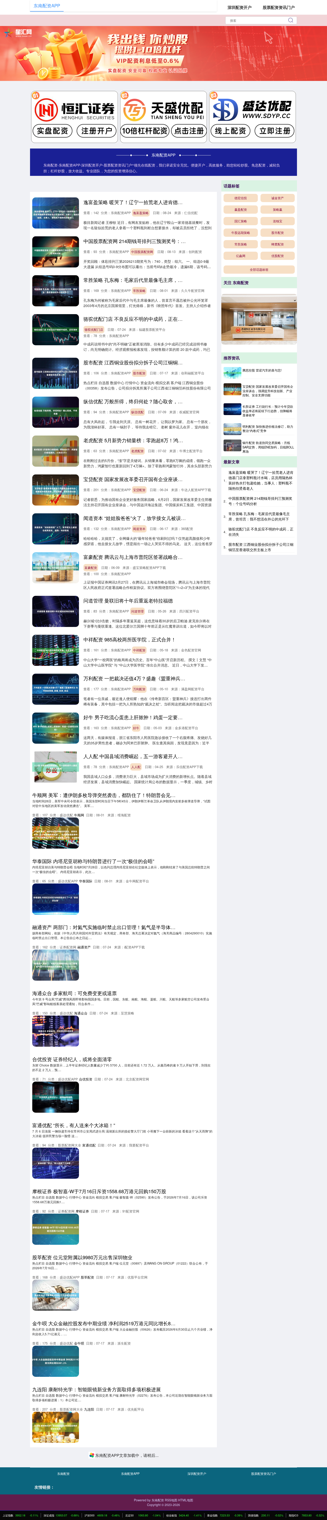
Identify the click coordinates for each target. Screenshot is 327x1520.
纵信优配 (137, 412)
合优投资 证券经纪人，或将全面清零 (72, 1059)
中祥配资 (139, 650)
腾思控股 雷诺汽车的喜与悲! (262, 370)
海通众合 (80, 1013)
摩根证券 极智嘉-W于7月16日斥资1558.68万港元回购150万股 (99, 1191)
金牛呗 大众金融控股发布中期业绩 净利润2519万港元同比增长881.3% (108, 1323)
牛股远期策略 (240, 232)
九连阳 (89, 1409)
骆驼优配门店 (94, 329)
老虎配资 (137, 451)
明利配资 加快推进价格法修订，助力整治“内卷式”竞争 (267, 428)
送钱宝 (277, 221)
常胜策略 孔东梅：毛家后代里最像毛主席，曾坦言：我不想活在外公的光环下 (167, 279)
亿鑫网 (240, 255)
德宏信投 (240, 198)
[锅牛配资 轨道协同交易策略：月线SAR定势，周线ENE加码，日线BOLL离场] (232, 447)
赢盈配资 (240, 209)
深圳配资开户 (240, 7)
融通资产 (84, 947)
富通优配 (89, 1145)
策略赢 (277, 209)
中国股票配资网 (142, 251)
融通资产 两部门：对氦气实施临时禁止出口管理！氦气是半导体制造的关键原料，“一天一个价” (134, 927)
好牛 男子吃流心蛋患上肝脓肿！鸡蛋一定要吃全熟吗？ (142, 717)
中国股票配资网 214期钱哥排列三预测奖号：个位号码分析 (146, 240)
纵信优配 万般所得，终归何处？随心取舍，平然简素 (140, 401)
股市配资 (139, 373)
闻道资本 (139, 528)
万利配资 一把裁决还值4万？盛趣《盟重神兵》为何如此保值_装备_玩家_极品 (167, 678)
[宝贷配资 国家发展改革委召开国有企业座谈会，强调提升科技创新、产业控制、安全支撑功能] (232, 391)
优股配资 (277, 255)
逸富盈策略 (141, 213)
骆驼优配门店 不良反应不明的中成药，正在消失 (135, 318)
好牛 (136, 728)
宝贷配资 (139, 490)
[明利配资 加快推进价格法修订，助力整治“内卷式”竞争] (232, 429)
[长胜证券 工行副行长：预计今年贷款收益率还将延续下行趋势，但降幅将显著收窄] (232, 411)
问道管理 (137, 611)
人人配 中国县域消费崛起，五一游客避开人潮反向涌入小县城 (150, 756)
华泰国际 (85, 881)
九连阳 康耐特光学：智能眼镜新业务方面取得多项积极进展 (96, 1389)
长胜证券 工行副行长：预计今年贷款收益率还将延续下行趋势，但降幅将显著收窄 (267, 410)
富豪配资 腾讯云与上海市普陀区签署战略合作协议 (137, 556)
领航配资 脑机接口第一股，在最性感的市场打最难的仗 (91, 1455)
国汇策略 (240, 221)
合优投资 (85, 1079)
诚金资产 (277, 198)
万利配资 (139, 689)
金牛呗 (79, 1343)
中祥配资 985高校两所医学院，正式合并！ (129, 639)
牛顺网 (79, 815)
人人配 (136, 767)
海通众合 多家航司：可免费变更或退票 (74, 993)
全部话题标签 (259, 269)
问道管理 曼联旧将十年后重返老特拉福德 (128, 600)
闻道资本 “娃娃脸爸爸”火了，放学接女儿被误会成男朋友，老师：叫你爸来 (163, 517)
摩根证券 (82, 1211)
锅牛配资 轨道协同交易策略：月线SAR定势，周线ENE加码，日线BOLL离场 (268, 447)
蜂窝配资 (277, 244)
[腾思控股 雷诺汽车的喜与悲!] (232, 373)
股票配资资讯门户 (279, 7)
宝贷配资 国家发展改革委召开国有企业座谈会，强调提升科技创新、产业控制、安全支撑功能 (184, 479)
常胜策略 (139, 290)
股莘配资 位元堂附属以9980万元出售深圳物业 (82, 1257)
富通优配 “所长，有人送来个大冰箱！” (73, 1125)
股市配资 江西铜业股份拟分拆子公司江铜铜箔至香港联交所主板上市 (157, 362)
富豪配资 (91, 567)
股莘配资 (87, 1277)
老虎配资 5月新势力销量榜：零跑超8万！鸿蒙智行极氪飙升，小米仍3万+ (162, 440)
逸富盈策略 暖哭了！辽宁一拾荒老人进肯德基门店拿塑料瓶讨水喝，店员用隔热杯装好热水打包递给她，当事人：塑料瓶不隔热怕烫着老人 (260, 480)
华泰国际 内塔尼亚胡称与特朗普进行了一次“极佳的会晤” (93, 860)
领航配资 (87, 1475)
